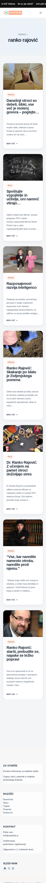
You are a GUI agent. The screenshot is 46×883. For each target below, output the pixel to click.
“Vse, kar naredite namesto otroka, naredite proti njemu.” (21, 562)
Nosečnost (8, 799)
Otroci (11, 278)
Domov (22, 34)
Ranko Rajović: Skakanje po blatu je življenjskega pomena (21, 374)
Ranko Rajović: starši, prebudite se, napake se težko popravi (23, 653)
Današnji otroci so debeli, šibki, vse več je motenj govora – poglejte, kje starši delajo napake (22, 106)
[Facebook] (5, 868)
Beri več (12, 144)
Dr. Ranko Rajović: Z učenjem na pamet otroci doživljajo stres (22, 468)
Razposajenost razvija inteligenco (22, 285)
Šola (10, 185)
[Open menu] (40, 13)
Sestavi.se (8, 813)
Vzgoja (11, 95)
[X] (9, 868)
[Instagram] (13, 868)
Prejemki (7, 809)
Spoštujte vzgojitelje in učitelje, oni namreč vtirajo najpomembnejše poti (23, 197)
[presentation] (23, 76)
